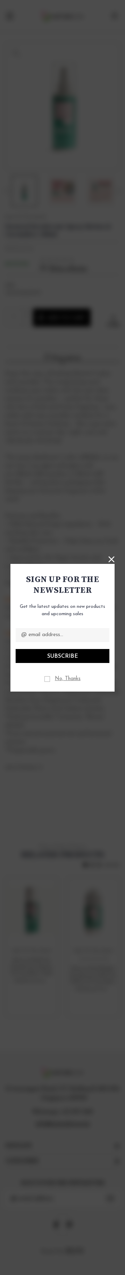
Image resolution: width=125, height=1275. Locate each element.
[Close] (111, 558)
